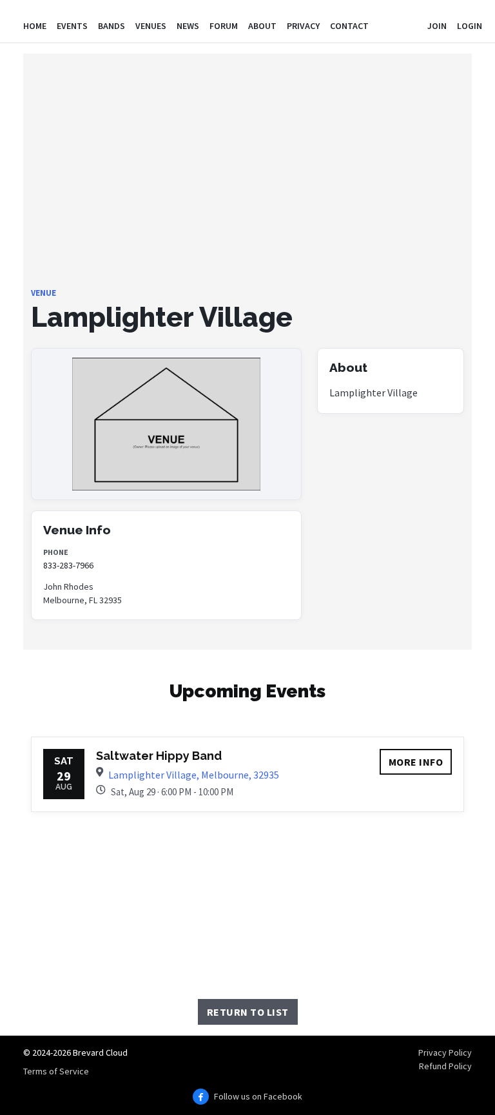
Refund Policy (445, 1066)
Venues (150, 26)
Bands (111, 26)
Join (437, 26)
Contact (349, 26)
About (262, 26)
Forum (223, 26)
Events (72, 26)
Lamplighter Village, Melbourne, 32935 (193, 774)
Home (34, 26)
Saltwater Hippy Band (159, 755)
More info (416, 761)
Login (469, 26)
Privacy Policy (445, 1052)
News (188, 26)
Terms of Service (56, 1071)
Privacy (303, 26)
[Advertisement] (247, 196)
